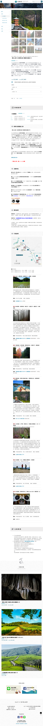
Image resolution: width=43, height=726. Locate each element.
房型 (12, 89)
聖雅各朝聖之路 (29, 195)
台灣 (2, 31)
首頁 (12, 56)
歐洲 (2, 11)
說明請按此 (16, 195)
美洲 (2, 26)
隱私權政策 (22, 723)
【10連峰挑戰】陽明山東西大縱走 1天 (9, 672)
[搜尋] (41, 1)
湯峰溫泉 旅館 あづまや (20, 338)
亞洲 (2, 13)
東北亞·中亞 (4, 20)
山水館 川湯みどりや (20, 454)
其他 (2, 28)
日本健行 (4, 16)
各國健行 (14, 56)
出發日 (12, 84)
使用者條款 (18, 723)
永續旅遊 (25, 723)
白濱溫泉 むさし (19, 301)
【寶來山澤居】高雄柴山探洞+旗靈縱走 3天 (10, 602)
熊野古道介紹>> (14, 157)
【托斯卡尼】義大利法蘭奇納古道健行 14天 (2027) (12, 637)
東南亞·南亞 (4, 22)
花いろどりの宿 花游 (20, 418)
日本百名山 (4, 18)
